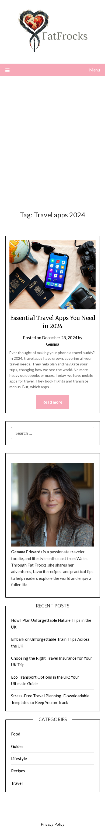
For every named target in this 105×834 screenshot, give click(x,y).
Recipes (18, 770)
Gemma (52, 344)
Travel (17, 783)
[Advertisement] (52, 142)
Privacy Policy (52, 824)
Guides (17, 746)
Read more (52, 402)
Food (15, 733)
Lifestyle (19, 758)
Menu (94, 69)
